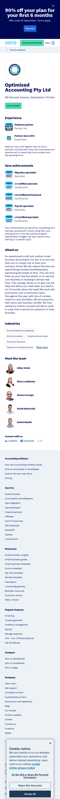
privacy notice (26, 768)
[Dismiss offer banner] (53, 5)
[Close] (50, 743)
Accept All (30, 793)
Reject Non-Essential (30, 785)
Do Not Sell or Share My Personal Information (30, 776)
